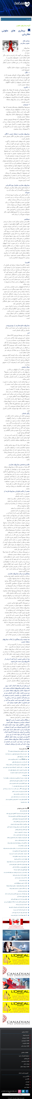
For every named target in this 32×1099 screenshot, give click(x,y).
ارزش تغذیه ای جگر (23, 880)
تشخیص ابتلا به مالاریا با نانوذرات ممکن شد (18, 773)
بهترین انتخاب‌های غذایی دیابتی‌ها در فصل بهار (18, 907)
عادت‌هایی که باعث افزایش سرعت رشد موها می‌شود (17, 862)
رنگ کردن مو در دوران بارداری (21, 878)
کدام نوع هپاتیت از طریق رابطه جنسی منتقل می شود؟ (16, 765)
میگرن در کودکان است (22, 846)
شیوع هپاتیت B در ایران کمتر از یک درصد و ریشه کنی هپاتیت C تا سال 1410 (15, 789)
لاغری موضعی (26, 1059)
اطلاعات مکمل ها (26, 1043)
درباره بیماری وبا (24, 802)
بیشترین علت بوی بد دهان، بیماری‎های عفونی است (17, 770)
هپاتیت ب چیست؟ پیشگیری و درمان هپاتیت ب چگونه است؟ (15, 778)
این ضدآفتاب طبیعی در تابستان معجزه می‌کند (18, 888)
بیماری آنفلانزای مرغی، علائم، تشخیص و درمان (18, 783)
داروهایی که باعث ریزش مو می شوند (20, 875)
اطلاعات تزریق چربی (25, 1041)
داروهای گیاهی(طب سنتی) (24, 1056)
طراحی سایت (22, 1098)
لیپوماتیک (27, 1085)
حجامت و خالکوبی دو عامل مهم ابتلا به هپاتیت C (17, 751)
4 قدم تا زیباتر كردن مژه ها (21, 905)
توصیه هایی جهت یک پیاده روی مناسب (19, 913)
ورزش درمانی (26, 1064)
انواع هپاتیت (24, 775)
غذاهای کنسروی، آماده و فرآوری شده (20, 851)
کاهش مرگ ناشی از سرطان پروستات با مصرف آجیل (17, 827)
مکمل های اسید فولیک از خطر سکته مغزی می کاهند (17, 838)
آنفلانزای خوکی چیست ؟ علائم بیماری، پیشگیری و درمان (16, 799)
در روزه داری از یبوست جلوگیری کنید (20, 856)
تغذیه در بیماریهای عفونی (22, 757)
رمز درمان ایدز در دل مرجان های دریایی (19, 797)
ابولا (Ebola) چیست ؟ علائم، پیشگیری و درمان (17, 759)
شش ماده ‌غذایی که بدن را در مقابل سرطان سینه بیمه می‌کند (15, 848)
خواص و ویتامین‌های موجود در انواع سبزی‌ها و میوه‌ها (16, 886)
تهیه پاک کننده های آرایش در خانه (20, 835)
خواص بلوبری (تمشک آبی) (22, 896)
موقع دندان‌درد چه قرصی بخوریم (20, 859)
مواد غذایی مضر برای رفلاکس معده (20, 822)
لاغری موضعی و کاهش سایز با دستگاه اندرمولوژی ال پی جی (15, 902)
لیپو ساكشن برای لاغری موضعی (21, 830)
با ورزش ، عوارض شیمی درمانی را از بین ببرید (18, 854)
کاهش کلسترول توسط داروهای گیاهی (20, 819)
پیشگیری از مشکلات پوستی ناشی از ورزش (19, 824)
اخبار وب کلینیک (26, 1035)
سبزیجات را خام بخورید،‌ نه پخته (21, 832)
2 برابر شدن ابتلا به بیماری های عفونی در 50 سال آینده (16, 754)
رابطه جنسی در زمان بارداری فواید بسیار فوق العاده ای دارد (15, 872)
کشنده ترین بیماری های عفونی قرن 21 (19, 786)
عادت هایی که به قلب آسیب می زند (20, 910)
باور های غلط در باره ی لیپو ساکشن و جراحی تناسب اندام (16, 894)
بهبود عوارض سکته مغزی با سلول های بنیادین (18, 864)
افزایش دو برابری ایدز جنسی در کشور (19, 791)
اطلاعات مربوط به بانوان (24, 1067)
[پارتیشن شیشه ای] (16, 947)
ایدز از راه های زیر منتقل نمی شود (20, 794)
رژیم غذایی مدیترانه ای (22, 891)
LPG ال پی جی (26, 1077)
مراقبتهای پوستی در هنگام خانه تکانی (20, 867)
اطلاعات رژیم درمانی (25, 1046)
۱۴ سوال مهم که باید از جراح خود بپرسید (19, 915)
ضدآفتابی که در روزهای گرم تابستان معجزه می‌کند (17, 843)
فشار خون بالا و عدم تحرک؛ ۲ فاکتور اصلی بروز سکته (16, 814)
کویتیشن (27, 1082)
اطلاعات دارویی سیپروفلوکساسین (20, 883)
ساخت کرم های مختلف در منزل (21, 840)
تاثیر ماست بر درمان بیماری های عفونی (19, 762)
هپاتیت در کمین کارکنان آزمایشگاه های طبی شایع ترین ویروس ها (15, 767)
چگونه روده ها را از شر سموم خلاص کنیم (19, 899)
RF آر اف (27, 1079)
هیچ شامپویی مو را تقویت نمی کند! (20, 870)
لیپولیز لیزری (26, 1087)
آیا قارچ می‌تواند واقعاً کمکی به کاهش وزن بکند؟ (17, 816)
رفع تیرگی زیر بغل (23, 811)
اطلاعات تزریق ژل (25, 1038)
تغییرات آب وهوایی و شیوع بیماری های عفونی (18, 781)
